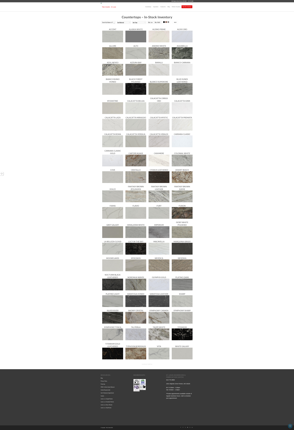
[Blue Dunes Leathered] (182, 89)
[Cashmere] (159, 160)
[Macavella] (159, 248)
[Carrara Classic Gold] (112, 160)
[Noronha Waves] (135, 284)
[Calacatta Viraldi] (159, 141)
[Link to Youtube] (187, 427)
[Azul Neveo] (112, 69)
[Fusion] (182, 213)
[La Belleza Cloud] (112, 248)
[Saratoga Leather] (159, 301)
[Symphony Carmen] (159, 317)
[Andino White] (159, 53)
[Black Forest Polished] (135, 89)
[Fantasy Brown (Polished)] (135, 196)
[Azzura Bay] (135, 69)
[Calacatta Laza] (112, 124)
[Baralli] (159, 69)
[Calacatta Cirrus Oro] (159, 108)
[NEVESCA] (159, 265)
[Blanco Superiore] (159, 89)
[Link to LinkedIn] (192, 427)
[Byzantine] (112, 108)
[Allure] (112, 53)
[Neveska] (182, 265)
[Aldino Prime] (159, 36)
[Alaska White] (135, 36)
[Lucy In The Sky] (135, 248)
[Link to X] (185, 427)
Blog (102, 378)
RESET (175, 22)
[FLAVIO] (135, 213)
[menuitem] (179, 1)
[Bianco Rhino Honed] (112, 89)
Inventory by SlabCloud (147, 364)
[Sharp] (182, 301)
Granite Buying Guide (105, 390)
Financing (103, 384)
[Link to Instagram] (190, 427)
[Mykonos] (135, 265)
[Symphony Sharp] (182, 317)
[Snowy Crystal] (135, 317)
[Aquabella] (182, 53)
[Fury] (159, 213)
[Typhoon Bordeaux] (135, 353)
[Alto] (135, 53)
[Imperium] (159, 232)
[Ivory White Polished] (182, 232)
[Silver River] (112, 317)
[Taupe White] (159, 334)
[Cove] (112, 177)
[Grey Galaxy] (112, 232)
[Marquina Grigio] (182, 248)
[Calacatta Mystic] (159, 124)
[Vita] (159, 353)
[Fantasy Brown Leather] (159, 196)
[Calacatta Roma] (112, 141)
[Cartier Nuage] (135, 160)
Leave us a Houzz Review (106, 404)
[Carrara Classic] (182, 141)
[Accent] (112, 36)
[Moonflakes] (112, 265)
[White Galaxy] (182, 353)
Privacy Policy (104, 381)
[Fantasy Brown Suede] (182, 196)
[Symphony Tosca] (112, 334)
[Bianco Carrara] (182, 69)
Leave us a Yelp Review (106, 407)
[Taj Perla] (135, 334)
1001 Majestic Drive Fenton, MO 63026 (179, 1)
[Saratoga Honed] (135, 301)
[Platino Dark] (182, 284)
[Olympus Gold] (159, 284)
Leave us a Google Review (107, 398)
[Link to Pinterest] (183, 427)
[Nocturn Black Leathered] (112, 284)
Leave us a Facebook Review (107, 401)
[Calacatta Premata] (182, 124)
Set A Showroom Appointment (107, 393)
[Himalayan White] (135, 232)
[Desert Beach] (182, 177)
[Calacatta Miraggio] (135, 124)
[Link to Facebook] (181, 427)
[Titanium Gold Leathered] (112, 353)
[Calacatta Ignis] (182, 108)
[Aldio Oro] (182, 36)
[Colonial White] (182, 160)
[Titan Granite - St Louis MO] (109, 7)
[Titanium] (182, 334)
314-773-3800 (190, 1)
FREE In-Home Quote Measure (108, 387)
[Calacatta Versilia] (135, 141)
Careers (102, 396)
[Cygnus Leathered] (159, 177)
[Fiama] (112, 213)
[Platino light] (112, 301)
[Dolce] (112, 196)
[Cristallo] (135, 177)
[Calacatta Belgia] (135, 108)
